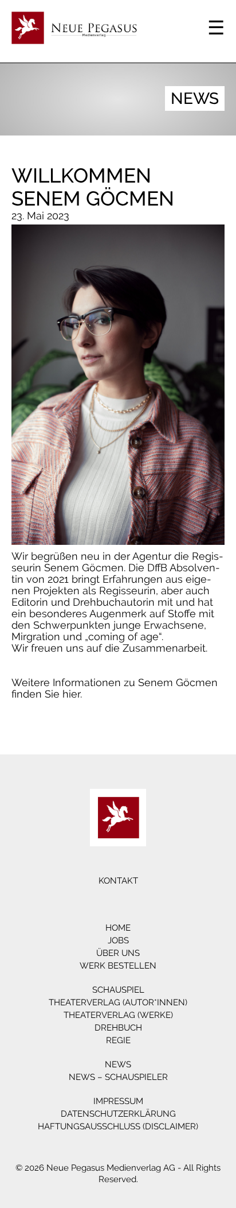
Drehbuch (118, 1028)
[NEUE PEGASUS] (118, 817)
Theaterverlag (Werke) (118, 1015)
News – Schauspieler (118, 1077)
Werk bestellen (118, 966)
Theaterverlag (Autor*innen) (118, 1002)
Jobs (118, 940)
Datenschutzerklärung (118, 1114)
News (118, 1064)
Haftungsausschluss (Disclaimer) (118, 1126)
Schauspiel (118, 990)
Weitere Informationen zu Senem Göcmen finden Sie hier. (114, 688)
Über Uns (118, 953)
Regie (118, 1040)
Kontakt (118, 881)
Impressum (118, 1101)
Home (118, 928)
